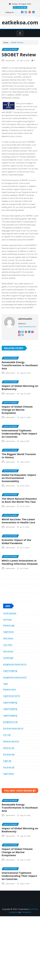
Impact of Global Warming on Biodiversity (20, 387)
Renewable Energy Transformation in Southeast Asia (20, 365)
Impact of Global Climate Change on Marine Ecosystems (17, 409)
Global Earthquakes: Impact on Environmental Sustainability (19, 478)
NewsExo (14, 912)
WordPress (33, 909)
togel (5, 683)
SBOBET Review (17, 42)
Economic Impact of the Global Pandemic (16, 541)
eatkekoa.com (20, 22)
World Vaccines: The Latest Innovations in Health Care (18, 521)
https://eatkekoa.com (27, 326)
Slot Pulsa (7, 619)
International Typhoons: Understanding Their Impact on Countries (19, 433)
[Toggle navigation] (20, 33)
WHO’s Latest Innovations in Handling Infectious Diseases (20, 562)
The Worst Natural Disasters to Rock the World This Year (19, 500)
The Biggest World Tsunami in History (19, 455)
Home (5, 42)
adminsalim (10, 60)
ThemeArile (26, 912)
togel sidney (8, 773)
